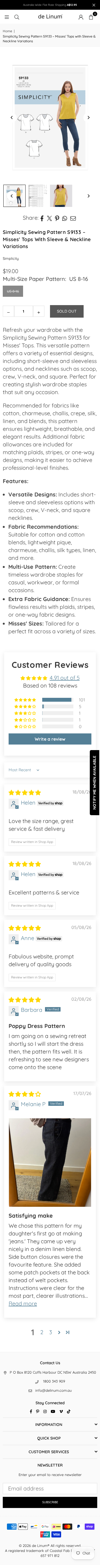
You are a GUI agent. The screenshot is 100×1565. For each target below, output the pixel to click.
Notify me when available (94, 783)
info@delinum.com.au (53, 1390)
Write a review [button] (50, 739)
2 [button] (41, 1332)
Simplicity (11, 258)
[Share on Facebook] (42, 218)
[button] (91, 17)
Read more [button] (23, 1303)
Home (7, 31)
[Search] (17, 16)
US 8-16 (13, 291)
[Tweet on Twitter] (49, 218)
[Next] (88, 117)
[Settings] (81, 17)
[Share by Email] (73, 218)
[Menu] (7, 16)
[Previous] (12, 117)
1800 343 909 (54, 1381)
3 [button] (50, 1332)
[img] (25, 792)
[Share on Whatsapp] (65, 218)
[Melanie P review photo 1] (50, 1162)
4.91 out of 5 (65, 677)
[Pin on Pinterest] (57, 218)
